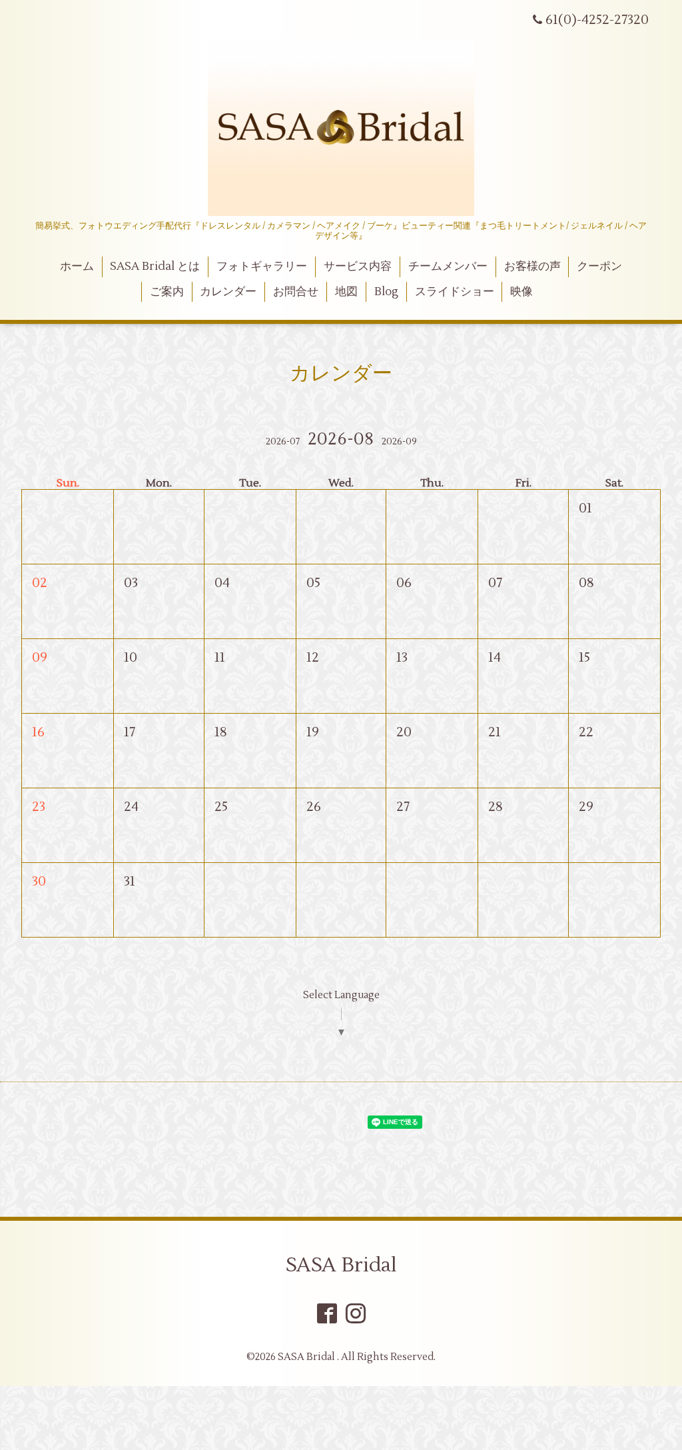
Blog (386, 292)
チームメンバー (448, 266)
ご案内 (167, 292)
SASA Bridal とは (155, 266)
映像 (521, 292)
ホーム (77, 266)
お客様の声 (532, 266)
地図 (346, 292)
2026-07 (283, 442)
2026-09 (399, 442)
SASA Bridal (341, 1265)
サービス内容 (358, 266)
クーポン (599, 266)
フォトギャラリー (261, 266)
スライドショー (454, 292)
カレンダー (228, 292)
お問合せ (295, 292)
